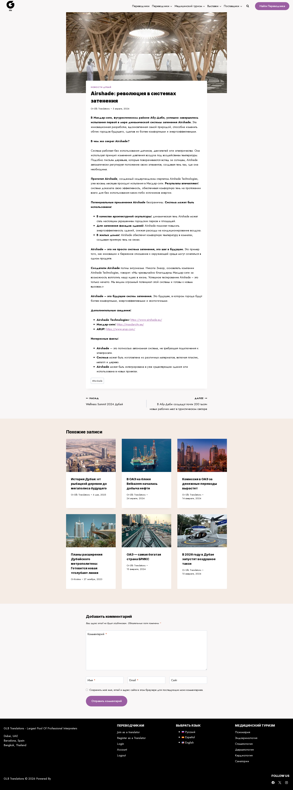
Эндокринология (246, 738)
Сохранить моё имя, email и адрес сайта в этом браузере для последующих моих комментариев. (146, 690)
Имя (91, 680)
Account (122, 750)
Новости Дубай (101, 87)
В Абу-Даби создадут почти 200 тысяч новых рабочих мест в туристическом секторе (178, 404)
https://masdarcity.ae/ (130, 324)
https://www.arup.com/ (120, 329)
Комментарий (97, 634)
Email (134, 680)
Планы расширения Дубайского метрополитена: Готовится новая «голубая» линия (86, 564)
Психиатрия (242, 732)
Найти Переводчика (272, 6)
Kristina (77, 579)
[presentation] (91, 455)
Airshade (97, 381)
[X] (280, 782)
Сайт (174, 680)
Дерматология (244, 750)
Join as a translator (128, 732)
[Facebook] (273, 782)
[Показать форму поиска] (247, 6)
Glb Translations (102, 108)
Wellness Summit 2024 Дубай (104, 401)
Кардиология (244, 755)
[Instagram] (286, 782)
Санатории (242, 761)
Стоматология (244, 744)
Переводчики (141, 6)
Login (120, 744)
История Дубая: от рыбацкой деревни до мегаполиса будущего (89, 483)
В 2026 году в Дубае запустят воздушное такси (199, 559)
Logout (121, 755)
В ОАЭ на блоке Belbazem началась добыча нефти (142, 483)
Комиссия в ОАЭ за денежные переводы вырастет (199, 483)
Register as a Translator (131, 738)
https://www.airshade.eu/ (146, 320)
